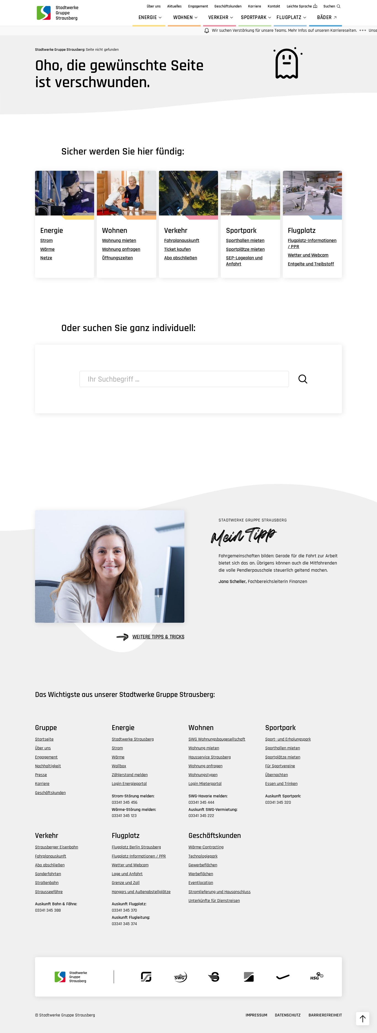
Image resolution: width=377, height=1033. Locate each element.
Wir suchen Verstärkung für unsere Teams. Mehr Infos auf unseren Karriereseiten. (269, 30)
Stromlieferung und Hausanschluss (220, 892)
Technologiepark (203, 856)
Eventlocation (201, 883)
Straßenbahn (47, 883)
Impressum (256, 1015)
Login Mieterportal (205, 784)
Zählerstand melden (130, 775)
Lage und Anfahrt (127, 874)
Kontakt (274, 6)
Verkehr (218, 18)
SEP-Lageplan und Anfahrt (244, 261)
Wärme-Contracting (206, 847)
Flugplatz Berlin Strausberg (136, 847)
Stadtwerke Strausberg (133, 739)
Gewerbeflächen (203, 865)
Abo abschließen (180, 258)
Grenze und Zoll (126, 883)
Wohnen (183, 18)
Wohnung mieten (119, 240)
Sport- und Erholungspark (288, 739)
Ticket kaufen (177, 249)
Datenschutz (288, 1015)
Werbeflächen (201, 874)
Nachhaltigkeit (48, 766)
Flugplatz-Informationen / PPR (312, 243)
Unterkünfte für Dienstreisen (214, 901)
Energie (148, 18)
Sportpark (253, 18)
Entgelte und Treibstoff (311, 264)
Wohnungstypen (203, 775)
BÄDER (324, 18)
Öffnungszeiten (117, 258)
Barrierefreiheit (325, 1015)
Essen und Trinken (281, 784)
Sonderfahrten (48, 874)
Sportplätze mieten (245, 249)
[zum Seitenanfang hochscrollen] (362, 1018)
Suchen (329, 6)
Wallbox (119, 766)
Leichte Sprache (299, 6)
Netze (46, 258)
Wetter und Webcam (308, 255)
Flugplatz (289, 18)
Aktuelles (174, 6)
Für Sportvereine (280, 766)
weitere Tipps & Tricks (158, 636)
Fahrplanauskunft (181, 240)
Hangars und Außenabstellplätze (141, 892)
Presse (41, 775)
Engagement (198, 6)
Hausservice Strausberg (210, 757)
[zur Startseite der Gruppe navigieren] (56, 12)
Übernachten (276, 775)
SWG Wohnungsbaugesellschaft (217, 739)
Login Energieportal (129, 784)
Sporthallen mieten (245, 240)
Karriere (254, 6)
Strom (46, 240)
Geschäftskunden (227, 6)
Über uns (154, 6)
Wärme (47, 249)
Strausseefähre (49, 892)
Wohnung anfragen (121, 249)
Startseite (44, 739)
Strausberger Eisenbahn (56, 847)
